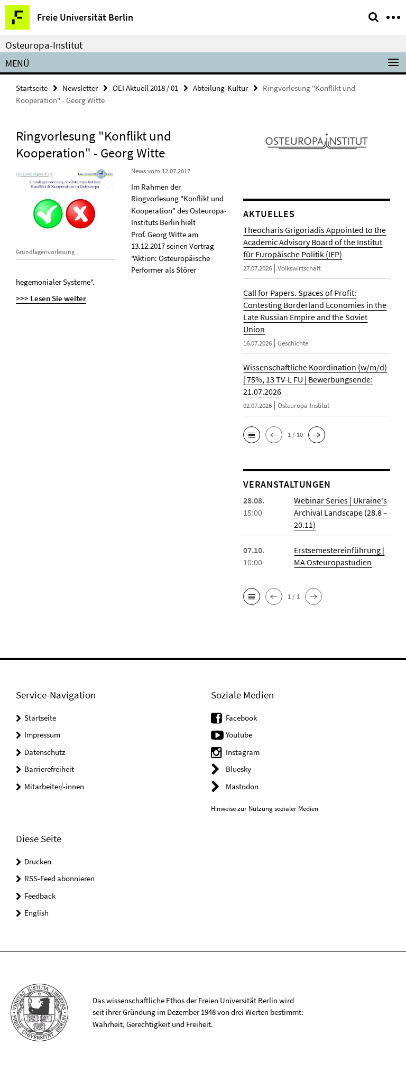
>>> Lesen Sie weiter (51, 298)
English (36, 913)
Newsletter (80, 88)
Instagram (243, 752)
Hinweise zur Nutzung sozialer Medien (264, 808)
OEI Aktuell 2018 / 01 (145, 88)
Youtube (239, 735)
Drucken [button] (37, 861)
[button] (251, 434)
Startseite (32, 88)
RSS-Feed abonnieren (59, 878)
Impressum (42, 735)
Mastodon (242, 786)
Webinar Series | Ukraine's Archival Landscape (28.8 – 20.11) (340, 512)
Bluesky (238, 769)
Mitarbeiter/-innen (54, 786)
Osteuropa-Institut (43, 45)
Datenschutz (44, 752)
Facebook (241, 718)
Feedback (40, 896)
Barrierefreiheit (49, 769)
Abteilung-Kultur (220, 88)
